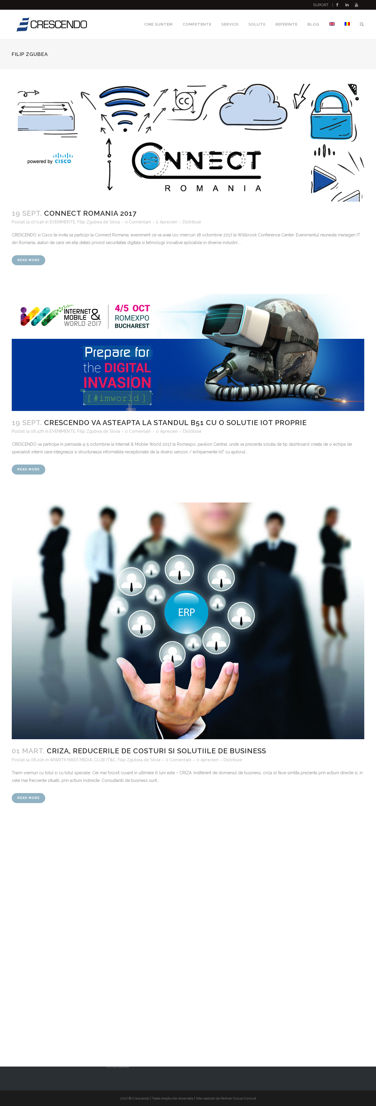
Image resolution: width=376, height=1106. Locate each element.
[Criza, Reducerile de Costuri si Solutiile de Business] (188, 621)
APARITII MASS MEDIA (71, 759)
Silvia (115, 222)
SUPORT (320, 5)
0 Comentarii (138, 222)
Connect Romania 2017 (90, 213)
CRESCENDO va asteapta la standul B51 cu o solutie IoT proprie (175, 422)
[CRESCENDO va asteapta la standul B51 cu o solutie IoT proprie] (188, 352)
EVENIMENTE (62, 222)
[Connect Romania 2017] (188, 143)
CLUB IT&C (105, 759)
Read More (28, 260)
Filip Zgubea (89, 222)
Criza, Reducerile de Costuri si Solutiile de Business (156, 751)
